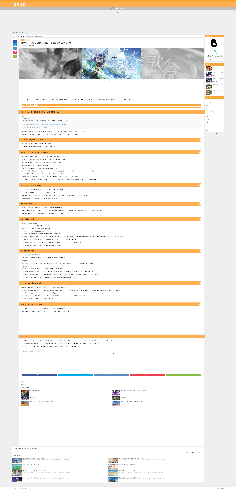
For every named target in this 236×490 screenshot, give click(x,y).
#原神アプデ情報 (50, 124)
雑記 (207, 130)
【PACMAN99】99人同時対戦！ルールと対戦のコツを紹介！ (188, 452)
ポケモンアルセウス (211, 111)
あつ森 (208, 119)
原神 (22, 387)
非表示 (35, 104)
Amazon (207, 127)
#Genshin (44, 124)
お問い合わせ (20, 488)
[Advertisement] (49, 21)
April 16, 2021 (44, 127)
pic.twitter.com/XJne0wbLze (60, 124)
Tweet (15, 45)
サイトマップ (14, 488)
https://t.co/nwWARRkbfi (33, 124)
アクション (27, 40)
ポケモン (207, 108)
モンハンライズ (210, 122)
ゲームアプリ (209, 102)
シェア (15, 41)
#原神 (40, 124)
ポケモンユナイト (210, 113)
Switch (207, 116)
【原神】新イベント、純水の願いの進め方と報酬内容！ (26, 448)
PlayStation (208, 124)
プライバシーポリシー (27, 488)
